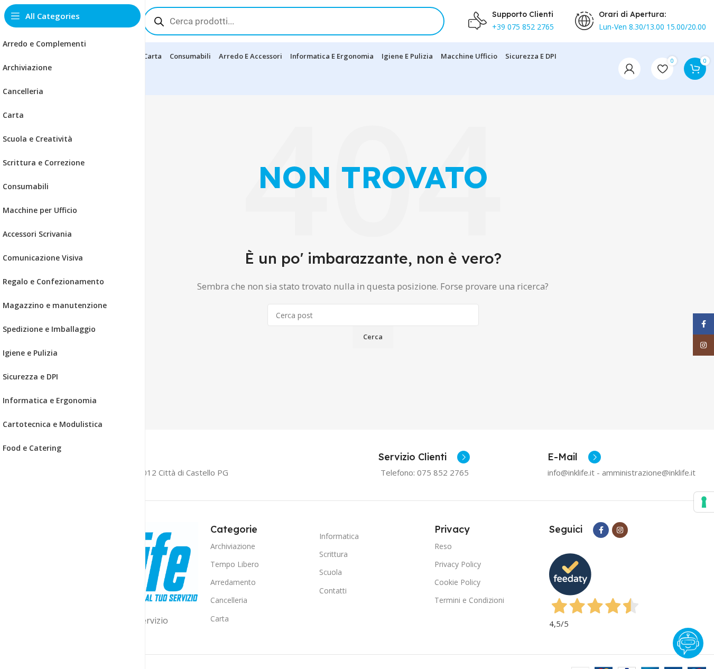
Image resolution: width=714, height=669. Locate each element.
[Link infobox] (424, 457)
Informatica (339, 536)
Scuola (330, 572)
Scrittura (333, 554)
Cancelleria (228, 600)
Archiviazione (232, 546)
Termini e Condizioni (469, 600)
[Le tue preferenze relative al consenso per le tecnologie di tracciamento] (704, 502)
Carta (219, 619)
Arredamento (233, 582)
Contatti (333, 591)
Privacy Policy (457, 564)
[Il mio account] (629, 68)
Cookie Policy (457, 582)
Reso (443, 546)
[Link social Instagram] (620, 530)
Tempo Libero (234, 564)
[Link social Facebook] (601, 530)
